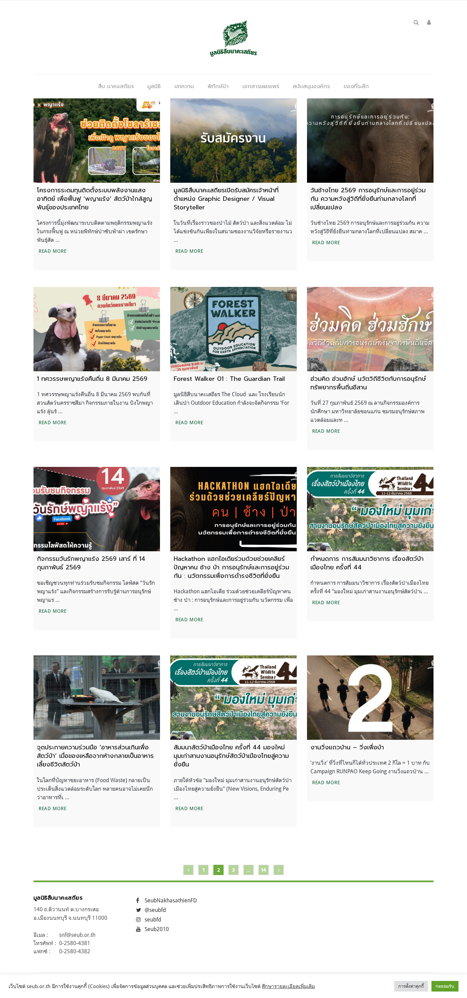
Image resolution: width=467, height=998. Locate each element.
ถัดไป (278, 870)
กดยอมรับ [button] (445, 986)
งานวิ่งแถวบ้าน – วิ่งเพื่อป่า (347, 747)
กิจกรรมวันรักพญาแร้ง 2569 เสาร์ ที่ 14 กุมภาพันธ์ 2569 (91, 563)
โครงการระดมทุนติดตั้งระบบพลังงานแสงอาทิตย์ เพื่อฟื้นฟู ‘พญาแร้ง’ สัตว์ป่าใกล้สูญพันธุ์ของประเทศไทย (94, 198)
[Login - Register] (429, 22)
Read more (53, 251)
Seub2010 (157, 929)
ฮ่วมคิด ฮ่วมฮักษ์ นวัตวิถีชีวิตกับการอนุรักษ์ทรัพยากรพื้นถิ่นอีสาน (368, 383)
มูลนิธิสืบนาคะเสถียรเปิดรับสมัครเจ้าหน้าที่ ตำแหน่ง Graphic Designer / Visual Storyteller (226, 198)
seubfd (153, 919)
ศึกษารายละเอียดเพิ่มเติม (288, 986)
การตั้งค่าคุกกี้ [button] (411, 986)
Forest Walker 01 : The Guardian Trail (230, 379)
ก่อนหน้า (188, 870)
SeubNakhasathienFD (171, 900)
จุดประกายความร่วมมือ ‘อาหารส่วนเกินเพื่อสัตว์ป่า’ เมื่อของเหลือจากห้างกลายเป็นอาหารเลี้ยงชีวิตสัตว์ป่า (95, 756)
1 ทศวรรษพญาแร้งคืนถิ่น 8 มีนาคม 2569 (92, 379)
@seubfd (155, 909)
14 (263, 870)
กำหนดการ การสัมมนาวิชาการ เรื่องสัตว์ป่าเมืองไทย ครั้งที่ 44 (367, 563)
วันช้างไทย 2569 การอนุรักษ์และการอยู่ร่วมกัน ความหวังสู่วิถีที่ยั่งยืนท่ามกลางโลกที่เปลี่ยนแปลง (368, 198)
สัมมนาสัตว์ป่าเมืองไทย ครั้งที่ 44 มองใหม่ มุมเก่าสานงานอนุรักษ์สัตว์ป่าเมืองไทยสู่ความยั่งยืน (231, 756)
